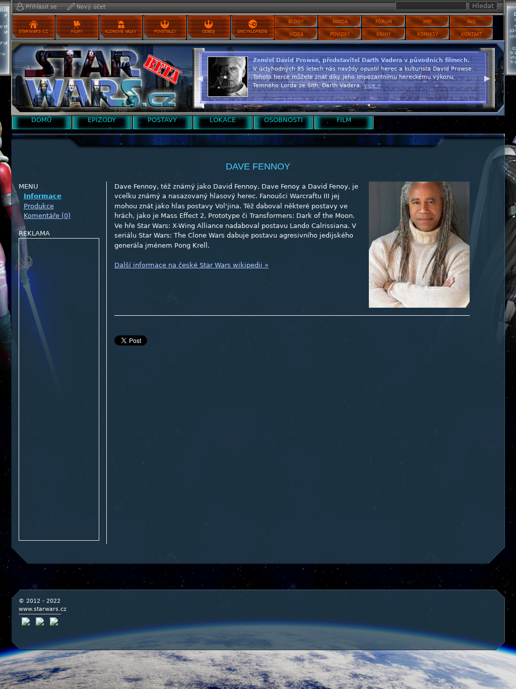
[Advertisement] (59, 390)
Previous (200, 77)
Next (487, 77)
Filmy (77, 31)
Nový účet (91, 7)
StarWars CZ (33, 31)
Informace (42, 196)
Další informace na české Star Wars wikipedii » (191, 265)
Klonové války (121, 31)
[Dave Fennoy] (99, 78)
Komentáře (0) (47, 215)
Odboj (208, 31)
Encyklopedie (252, 31)
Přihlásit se (41, 7)
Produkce (39, 206)
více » (468, 93)
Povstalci (164, 31)
